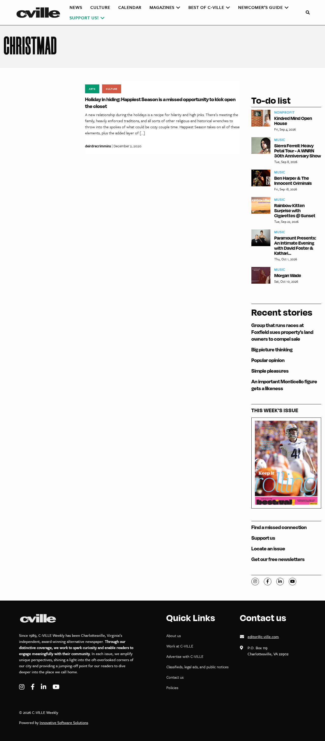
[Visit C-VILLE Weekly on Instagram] (22, 687)
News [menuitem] (76, 7)
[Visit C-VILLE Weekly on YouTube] (56, 687)
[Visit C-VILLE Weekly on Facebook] (33, 687)
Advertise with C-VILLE (184, 656)
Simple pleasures (270, 371)
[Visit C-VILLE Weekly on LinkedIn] (44, 687)
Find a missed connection (279, 527)
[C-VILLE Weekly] (40, 12)
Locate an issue (268, 548)
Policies (172, 687)
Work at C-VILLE (179, 646)
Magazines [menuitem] (162, 7)
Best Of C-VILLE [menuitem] (206, 7)
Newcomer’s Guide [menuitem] (260, 7)
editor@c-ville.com (263, 636)
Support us (263, 538)
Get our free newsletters (278, 559)
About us (173, 636)
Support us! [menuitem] (84, 17)
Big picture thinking (271, 349)
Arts (92, 89)
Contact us (175, 677)
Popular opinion (268, 360)
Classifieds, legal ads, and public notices (197, 667)
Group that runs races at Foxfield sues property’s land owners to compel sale (282, 332)
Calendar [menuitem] (129, 7)
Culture (111, 89)
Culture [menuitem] (100, 7)
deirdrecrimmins (98, 146)
